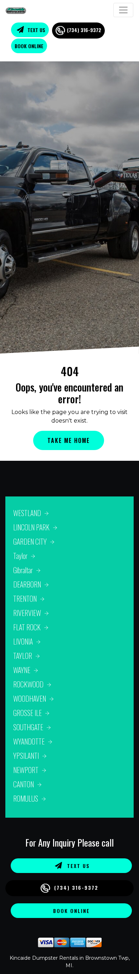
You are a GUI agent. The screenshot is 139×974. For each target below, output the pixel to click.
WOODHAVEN (29, 698)
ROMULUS (25, 798)
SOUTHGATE (28, 727)
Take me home (68, 440)
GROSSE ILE (27, 712)
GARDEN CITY (30, 541)
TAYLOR (22, 655)
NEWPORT (25, 769)
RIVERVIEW (27, 612)
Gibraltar (23, 570)
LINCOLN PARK (31, 527)
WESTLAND (27, 513)
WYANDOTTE (29, 741)
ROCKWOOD (28, 684)
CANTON (23, 784)
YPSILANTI (26, 755)
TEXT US (35, 30)
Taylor (20, 555)
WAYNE (21, 670)
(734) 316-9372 (84, 30)
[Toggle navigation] (123, 10)
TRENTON (25, 598)
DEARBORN (27, 584)
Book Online (29, 46)
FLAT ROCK (27, 627)
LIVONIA (23, 641)
